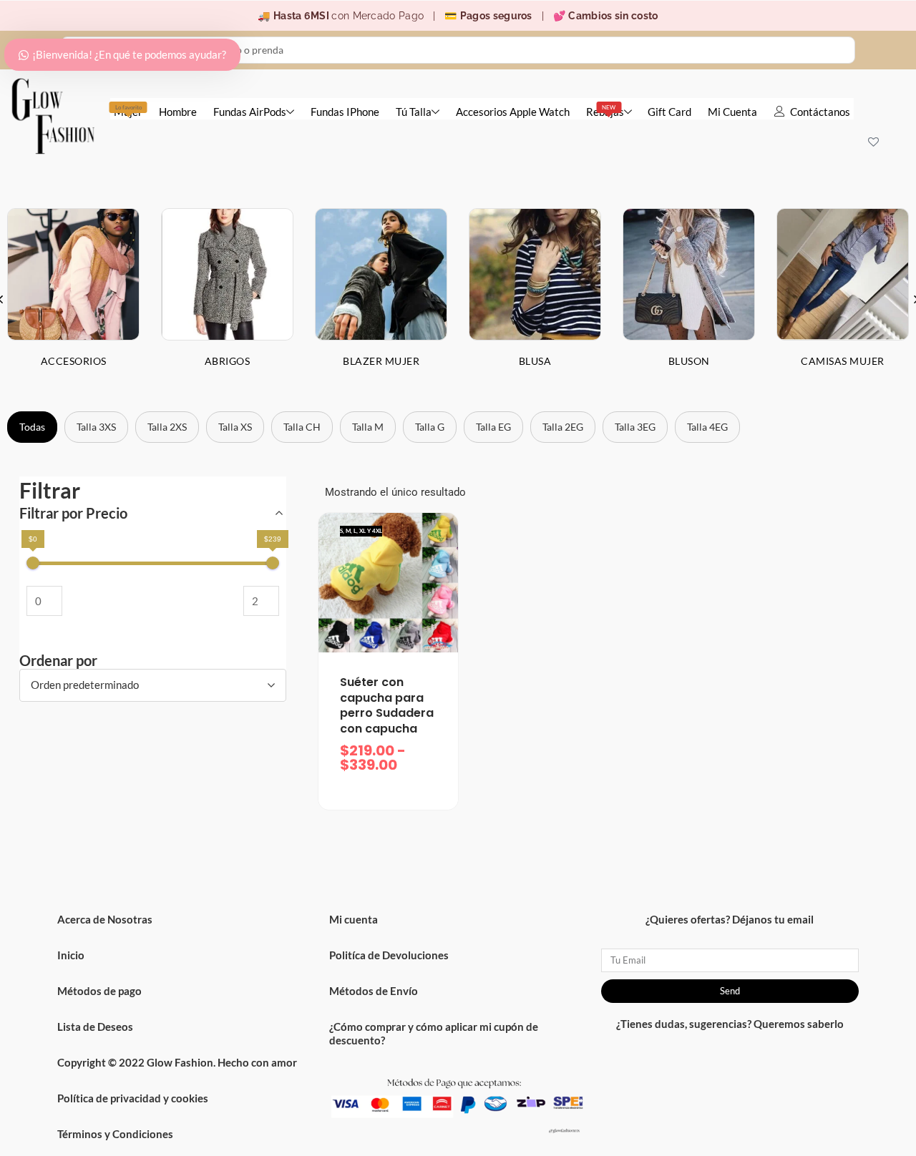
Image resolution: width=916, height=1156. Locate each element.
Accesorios (74, 361)
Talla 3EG (635, 427)
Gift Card (669, 111)
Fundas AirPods (249, 111)
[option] (227, 299)
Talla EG (493, 427)
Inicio (70, 955)
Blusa (535, 361)
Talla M (368, 427)
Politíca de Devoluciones (389, 955)
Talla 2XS (167, 427)
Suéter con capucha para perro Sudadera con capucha (387, 705)
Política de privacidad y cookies (132, 1098)
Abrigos (227, 361)
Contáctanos (820, 111)
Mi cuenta (353, 919)
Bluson (689, 361)
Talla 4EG (707, 427)
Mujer (128, 111)
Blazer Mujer (381, 361)
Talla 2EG (562, 427)
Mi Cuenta (732, 111)
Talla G (429, 427)
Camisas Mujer (843, 361)
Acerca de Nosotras (104, 919)
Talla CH (302, 427)
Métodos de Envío (373, 990)
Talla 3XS (96, 427)
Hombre (178, 111)
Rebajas (605, 111)
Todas (32, 427)
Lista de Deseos (95, 1026)
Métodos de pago (99, 990)
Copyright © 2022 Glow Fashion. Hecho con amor (177, 1062)
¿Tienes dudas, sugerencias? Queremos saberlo (730, 1023)
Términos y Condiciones (115, 1133)
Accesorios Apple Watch (513, 111)
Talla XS (235, 427)
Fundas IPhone (345, 111)
